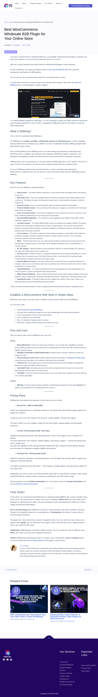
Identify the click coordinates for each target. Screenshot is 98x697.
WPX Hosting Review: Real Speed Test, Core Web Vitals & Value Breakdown (28, 616)
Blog (23, 3)
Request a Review (66, 673)
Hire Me (62, 670)
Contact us (18, 8)
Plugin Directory (35, 3)
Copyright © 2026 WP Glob (49, 693)
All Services (64, 662)
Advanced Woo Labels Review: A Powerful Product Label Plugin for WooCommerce (65, 617)
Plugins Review (10, 52)
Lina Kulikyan (16, 45)
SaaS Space (85, 671)
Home (17, 3)
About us (59, 3)
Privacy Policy (86, 668)
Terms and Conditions (88, 665)
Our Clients (48, 3)
